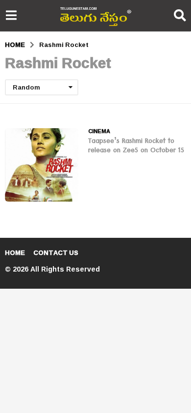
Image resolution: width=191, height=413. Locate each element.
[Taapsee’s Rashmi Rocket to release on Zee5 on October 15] (41, 165)
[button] (11, 15)
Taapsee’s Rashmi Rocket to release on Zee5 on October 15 (136, 146)
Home (15, 252)
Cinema (99, 131)
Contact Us (55, 252)
